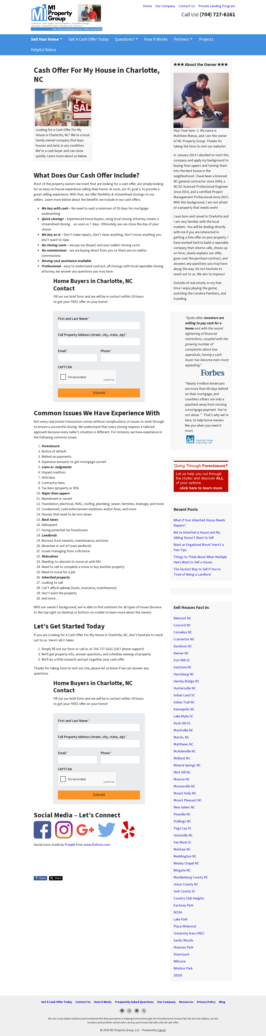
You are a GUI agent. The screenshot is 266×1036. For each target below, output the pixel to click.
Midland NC (182, 758)
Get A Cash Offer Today (89, 39)
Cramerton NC (184, 639)
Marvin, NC (181, 737)
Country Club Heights (189, 898)
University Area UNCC (189, 933)
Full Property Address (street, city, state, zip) (92, 334)
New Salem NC (184, 807)
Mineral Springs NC (187, 765)
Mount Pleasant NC (188, 800)
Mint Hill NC (182, 772)
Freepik (70, 844)
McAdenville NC (185, 751)
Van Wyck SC (182, 842)
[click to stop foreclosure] (201, 476)
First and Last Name (74, 318)
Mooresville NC (184, 786)
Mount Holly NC (185, 793)
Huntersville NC (185, 688)
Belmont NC (182, 618)
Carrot (162, 1030)
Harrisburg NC (184, 674)
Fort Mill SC (182, 660)
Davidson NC (183, 646)
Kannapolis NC (184, 709)
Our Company (165, 6)
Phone (106, 351)
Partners (181, 39)
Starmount (181, 954)
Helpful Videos (43, 50)
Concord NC (182, 625)
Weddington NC (185, 856)
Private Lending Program (216, 6)
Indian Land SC (184, 695)
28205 (178, 975)
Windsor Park (183, 968)
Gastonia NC (183, 667)
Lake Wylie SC (183, 716)
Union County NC (186, 884)
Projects (206, 39)
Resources (186, 1002)
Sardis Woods (183, 940)
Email (63, 351)
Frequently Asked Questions (134, 1002)
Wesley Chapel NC (186, 863)
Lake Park (181, 919)
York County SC (184, 891)
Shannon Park (183, 947)
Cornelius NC (183, 632)
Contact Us (187, 6)
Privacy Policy (206, 1002)
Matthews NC (183, 744)
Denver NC (181, 653)
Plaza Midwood (185, 926)
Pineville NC (182, 814)
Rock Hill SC (182, 723)
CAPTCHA (65, 367)
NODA (178, 912)
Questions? (124, 39)
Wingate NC (182, 870)
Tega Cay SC (182, 828)
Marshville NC (183, 730)
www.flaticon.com (97, 844)
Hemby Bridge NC (186, 681)
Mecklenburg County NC (191, 877)
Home (147, 6)
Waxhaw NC (182, 849)
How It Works (156, 39)
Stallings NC (182, 821)
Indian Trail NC (184, 702)
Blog (222, 1002)
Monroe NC (182, 779)
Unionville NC (183, 835)
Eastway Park (183, 905)
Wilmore (180, 961)
